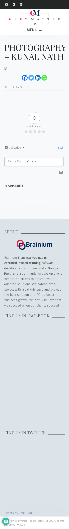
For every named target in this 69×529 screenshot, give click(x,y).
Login (61, 147)
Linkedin (23, 4)
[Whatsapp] (44, 78)
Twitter (15, 4)
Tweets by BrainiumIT (18, 513)
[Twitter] (31, 78)
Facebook (8, 4)
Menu (32, 30)
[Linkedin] (38, 78)
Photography (18, 87)
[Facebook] (25, 78)
